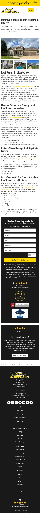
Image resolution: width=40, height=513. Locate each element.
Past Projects (20, 491)
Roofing (20, 425)
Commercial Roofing (20, 428)
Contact (20, 410)
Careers (20, 488)
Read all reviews (20, 355)
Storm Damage (20, 442)
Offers (20, 481)
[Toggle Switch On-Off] (32, 255)
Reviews (20, 484)
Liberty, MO (20, 449)
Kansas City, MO (20, 460)
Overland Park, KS (20, 453)
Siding (20, 432)
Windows (20, 435)
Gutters (20, 438)
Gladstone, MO (20, 456)
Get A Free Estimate (20, 260)
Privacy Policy (13, 277)
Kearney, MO (20, 463)
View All (20, 467)
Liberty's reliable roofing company (24, 86)
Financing (20, 414)
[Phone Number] (31, 10)
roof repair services (15, 117)
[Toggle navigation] (36, 10)
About (20, 474)
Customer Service (20, 417)
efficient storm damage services (26, 158)
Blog (20, 478)
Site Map (24, 510)
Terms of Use (32, 276)
